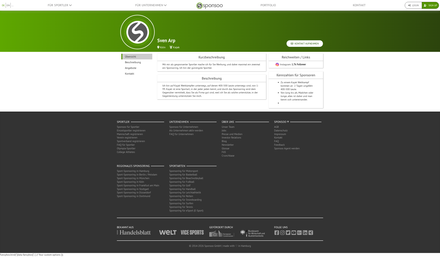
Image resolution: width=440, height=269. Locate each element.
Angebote (130, 68)
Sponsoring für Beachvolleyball (186, 178)
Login (415, 5)
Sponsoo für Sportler (128, 126)
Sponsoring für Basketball (183, 174)
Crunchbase (228, 155)
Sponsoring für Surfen (181, 203)
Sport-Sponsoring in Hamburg (133, 171)
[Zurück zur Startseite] (209, 5)
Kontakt (359, 5)
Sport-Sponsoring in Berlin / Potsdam (137, 174)
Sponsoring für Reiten (181, 196)
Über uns (228, 121)
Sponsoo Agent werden (287, 148)
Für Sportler (58, 5)
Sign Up (432, 5)
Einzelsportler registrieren (131, 130)
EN (8, 5)
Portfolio (268, 5)
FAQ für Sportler (126, 144)
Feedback (279, 144)
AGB (276, 126)
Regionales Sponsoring (133, 166)
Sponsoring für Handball (182, 189)
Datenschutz (281, 130)
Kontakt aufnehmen (306, 43)
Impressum (280, 134)
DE (3, 5)
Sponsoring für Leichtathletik (185, 192)
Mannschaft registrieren (130, 134)
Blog (224, 141)
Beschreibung (133, 62)
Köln (163, 47)
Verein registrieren (127, 137)
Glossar (225, 148)
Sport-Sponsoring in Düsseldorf (134, 192)
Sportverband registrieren (131, 141)
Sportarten (177, 166)
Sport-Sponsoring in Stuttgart (133, 189)
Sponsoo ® (281, 121)
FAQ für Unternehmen (181, 134)
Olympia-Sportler (126, 148)
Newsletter (228, 144)
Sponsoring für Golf (179, 185)
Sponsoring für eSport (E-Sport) (186, 210)
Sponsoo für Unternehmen (183, 126)
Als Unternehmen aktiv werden (186, 130)
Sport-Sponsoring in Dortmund (133, 196)
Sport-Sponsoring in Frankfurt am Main (138, 185)
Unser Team (228, 126)
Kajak (176, 47)
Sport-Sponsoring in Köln (130, 181)
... (12, 5)
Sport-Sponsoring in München (133, 178)
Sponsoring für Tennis (181, 207)
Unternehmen (179, 121)
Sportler (123, 121)
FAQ (276, 141)
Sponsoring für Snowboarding (185, 199)
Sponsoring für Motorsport (183, 171)
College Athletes (126, 152)
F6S (224, 152)
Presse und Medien (232, 134)
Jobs (224, 130)
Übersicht (130, 56)
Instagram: (292, 64)
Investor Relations (231, 137)
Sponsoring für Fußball (181, 181)
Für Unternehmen (149, 5)
